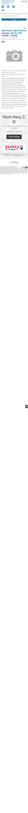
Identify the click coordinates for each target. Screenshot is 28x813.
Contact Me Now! (14, 137)
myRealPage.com (14, 163)
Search (14, 19)
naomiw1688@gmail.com (18, 155)
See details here (11, 72)
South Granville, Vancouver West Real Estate (15, 39)
